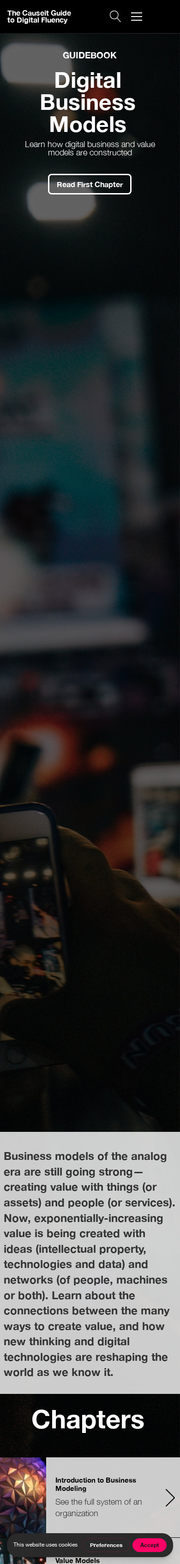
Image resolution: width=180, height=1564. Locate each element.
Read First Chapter (90, 184)
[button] (136, 16)
